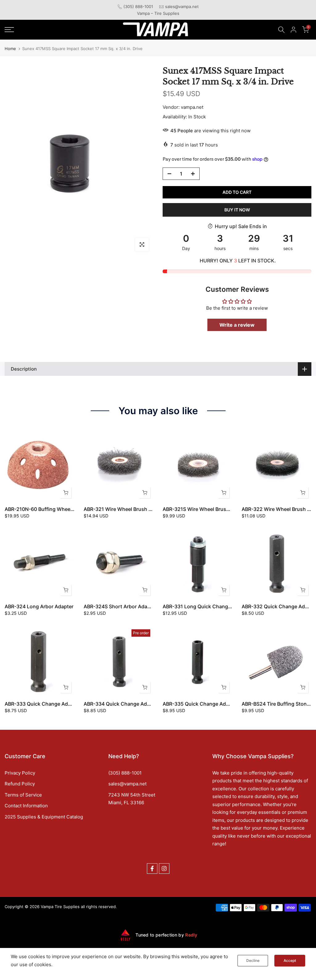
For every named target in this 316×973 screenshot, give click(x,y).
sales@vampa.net (182, 6)
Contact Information (26, 806)
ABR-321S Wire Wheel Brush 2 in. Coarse (211, 509)
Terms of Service (23, 795)
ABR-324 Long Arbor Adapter (39, 606)
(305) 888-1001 (138, 6)
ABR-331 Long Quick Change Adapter (207, 606)
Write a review (237, 325)
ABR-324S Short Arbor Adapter (120, 606)
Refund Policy (20, 784)
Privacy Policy (20, 773)
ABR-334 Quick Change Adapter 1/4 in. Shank (137, 704)
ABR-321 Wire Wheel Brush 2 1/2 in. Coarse (134, 509)
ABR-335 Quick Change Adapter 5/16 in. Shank (218, 704)
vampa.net (192, 107)
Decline (253, 960)
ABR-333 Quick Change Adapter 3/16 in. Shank (60, 704)
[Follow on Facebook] (152, 868)
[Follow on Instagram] (164, 868)
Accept (290, 960)
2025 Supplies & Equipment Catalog (44, 817)
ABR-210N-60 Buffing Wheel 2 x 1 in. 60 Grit (57, 509)
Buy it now (237, 209)
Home (10, 49)
